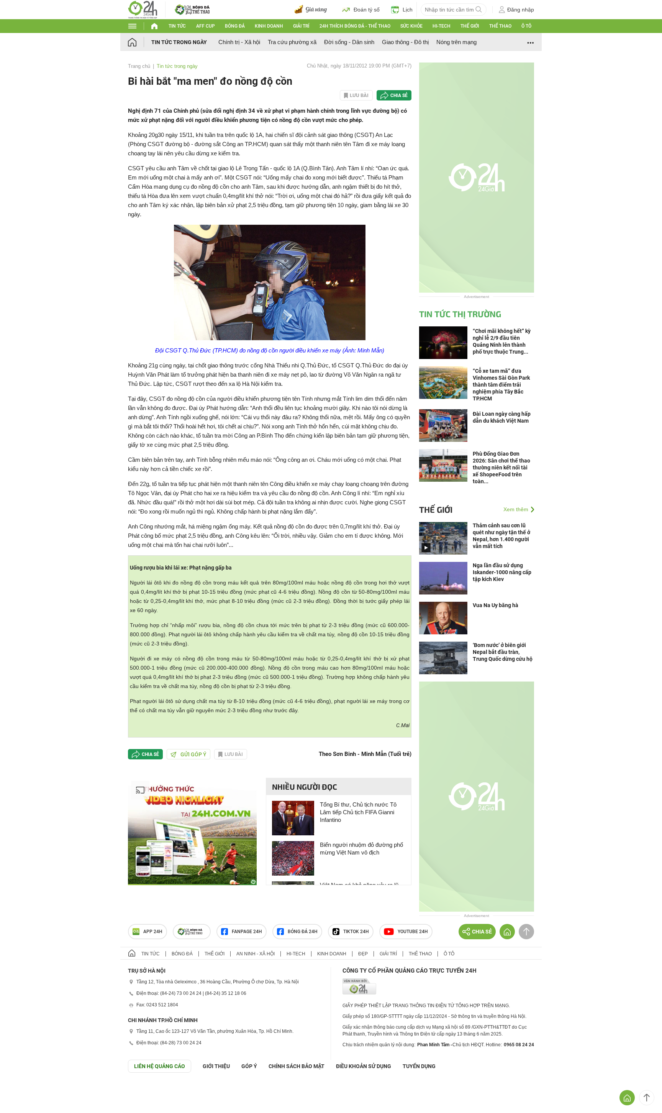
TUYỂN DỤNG (419, 1066)
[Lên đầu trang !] (646, 1097)
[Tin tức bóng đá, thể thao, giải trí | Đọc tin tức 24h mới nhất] (142, 9)
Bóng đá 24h (303, 931)
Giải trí (301, 26)
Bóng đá (235, 26)
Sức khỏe (411, 26)
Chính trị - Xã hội (239, 42)
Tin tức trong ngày (179, 42)
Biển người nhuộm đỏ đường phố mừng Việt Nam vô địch (361, 848)
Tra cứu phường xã (292, 42)
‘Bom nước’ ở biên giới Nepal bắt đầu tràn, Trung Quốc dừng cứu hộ (503, 652)
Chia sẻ (399, 95)
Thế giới (469, 26)
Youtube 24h (413, 931)
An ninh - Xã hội (255, 954)
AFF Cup (205, 26)
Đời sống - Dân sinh (349, 42)
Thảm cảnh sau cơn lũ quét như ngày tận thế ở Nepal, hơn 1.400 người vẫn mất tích (501, 535)
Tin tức (177, 26)
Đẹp (363, 954)
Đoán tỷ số (367, 10)
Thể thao (500, 26)
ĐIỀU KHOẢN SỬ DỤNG (363, 1066)
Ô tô (526, 26)
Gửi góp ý (193, 754)
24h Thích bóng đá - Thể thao (355, 26)
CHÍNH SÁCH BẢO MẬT (296, 1066)
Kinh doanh (269, 26)
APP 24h (152, 931)
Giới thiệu (216, 1066)
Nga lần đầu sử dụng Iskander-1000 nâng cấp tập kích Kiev (502, 572)
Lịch (408, 10)
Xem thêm (515, 509)
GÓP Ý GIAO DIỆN (22, 1091)
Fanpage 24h (247, 931)
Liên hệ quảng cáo (159, 1066)
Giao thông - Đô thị (405, 42)
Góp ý (249, 1066)
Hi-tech (442, 26)
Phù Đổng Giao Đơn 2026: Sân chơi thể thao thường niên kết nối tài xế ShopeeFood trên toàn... (501, 467)
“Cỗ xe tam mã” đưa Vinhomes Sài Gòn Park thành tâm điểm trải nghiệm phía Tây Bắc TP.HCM (501, 385)
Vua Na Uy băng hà (495, 605)
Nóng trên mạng (456, 42)
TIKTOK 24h (356, 931)
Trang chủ (139, 66)
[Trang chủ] (139, 42)
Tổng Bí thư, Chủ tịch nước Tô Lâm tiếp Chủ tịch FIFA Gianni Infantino (358, 812)
